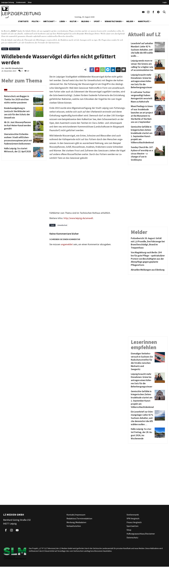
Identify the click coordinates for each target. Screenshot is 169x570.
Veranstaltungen (113, 21)
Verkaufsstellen (74, 526)
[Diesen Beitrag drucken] (123, 69)
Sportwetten (132, 526)
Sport (97, 21)
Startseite (23, 21)
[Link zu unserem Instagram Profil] (148, 12)
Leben (62, 21)
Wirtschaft (49, 21)
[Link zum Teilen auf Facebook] (92, 69)
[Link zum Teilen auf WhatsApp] (102, 69)
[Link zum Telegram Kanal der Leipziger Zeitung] (158, 12)
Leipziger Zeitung (7, 2)
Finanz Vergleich (134, 522)
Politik (35, 21)
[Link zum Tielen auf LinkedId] (113, 69)
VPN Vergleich (133, 518)
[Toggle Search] (164, 12)
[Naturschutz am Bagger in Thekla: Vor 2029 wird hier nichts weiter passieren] (37, 100)
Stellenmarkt (21, 2)
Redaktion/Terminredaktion (79, 518)
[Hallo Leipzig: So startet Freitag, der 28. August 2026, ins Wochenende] (159, 434)
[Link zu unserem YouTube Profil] (143, 12)
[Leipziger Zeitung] (21, 12)
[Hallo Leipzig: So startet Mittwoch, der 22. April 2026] (37, 152)
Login (165, 2)
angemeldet (67, 244)
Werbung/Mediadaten (76, 522)
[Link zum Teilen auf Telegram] (107, 69)
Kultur (73, 21)
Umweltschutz (62, 225)
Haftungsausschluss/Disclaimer (141, 533)
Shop (30, 2)
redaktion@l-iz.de (14, 42)
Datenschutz (132, 537)
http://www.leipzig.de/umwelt (78, 218)
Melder (129, 21)
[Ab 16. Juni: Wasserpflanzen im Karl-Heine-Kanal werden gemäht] (37, 126)
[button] (39, 21)
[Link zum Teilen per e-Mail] (118, 69)
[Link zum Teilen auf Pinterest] (97, 69)
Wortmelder (14, 49)
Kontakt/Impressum (76, 514)
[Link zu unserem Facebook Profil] (153, 12)
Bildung (85, 21)
